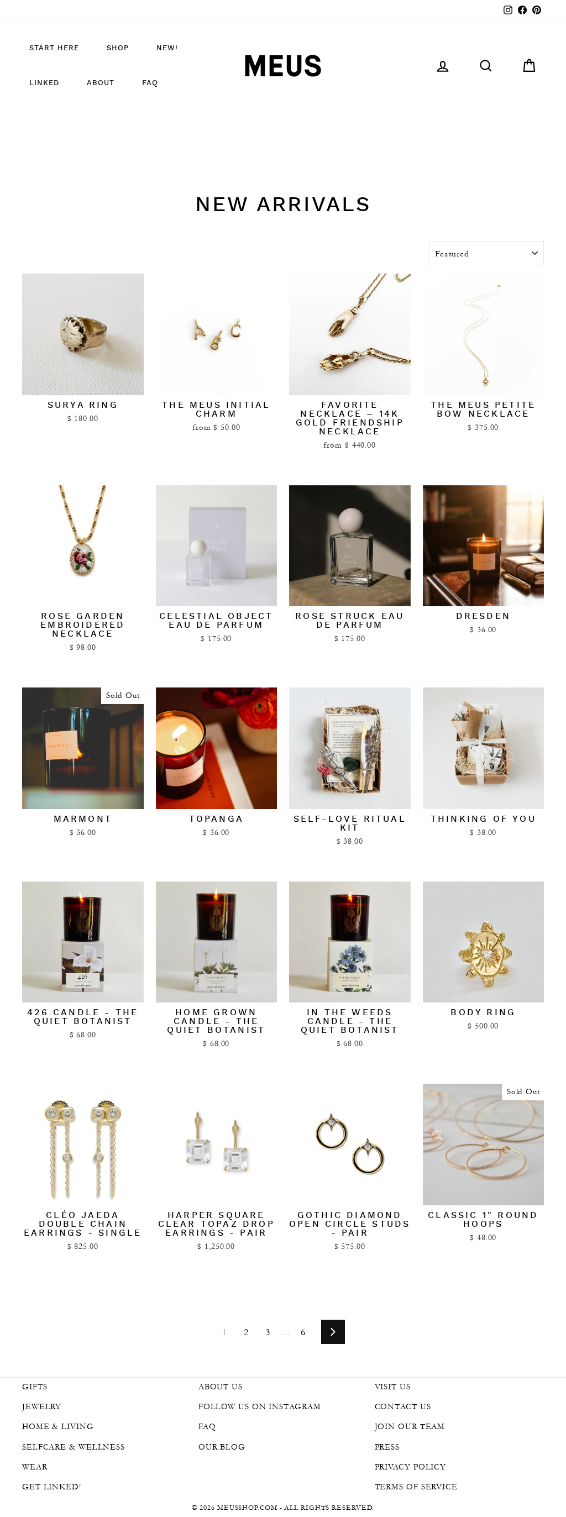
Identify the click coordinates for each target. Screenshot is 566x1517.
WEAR (35, 1466)
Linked (44, 83)
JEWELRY (41, 1406)
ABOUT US (220, 1386)
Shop (118, 48)
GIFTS (35, 1386)
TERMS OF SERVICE (416, 1486)
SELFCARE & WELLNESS (73, 1446)
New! (167, 48)
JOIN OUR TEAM (410, 1426)
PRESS (387, 1446)
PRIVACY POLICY (411, 1466)
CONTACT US (403, 1406)
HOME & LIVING (58, 1426)
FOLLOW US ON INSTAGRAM (259, 1406)
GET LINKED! (51, 1486)
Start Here (54, 48)
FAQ (150, 83)
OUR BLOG (221, 1446)
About (100, 83)
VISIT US (393, 1386)
